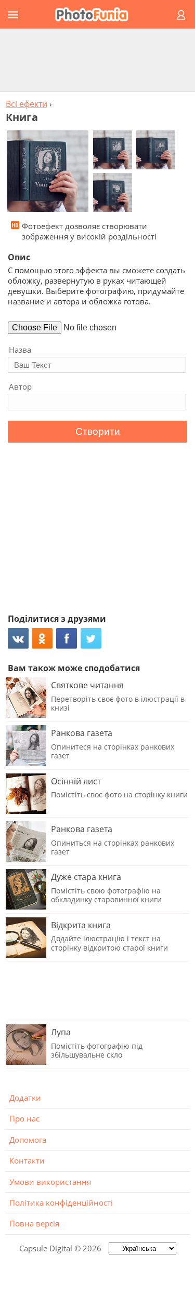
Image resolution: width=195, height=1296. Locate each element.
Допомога (27, 1139)
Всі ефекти (26, 104)
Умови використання (50, 1182)
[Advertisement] (98, 60)
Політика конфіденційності (61, 1202)
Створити (97, 431)
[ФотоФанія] (96, 14)
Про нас (24, 1118)
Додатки (25, 1097)
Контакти (27, 1160)
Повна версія (34, 1223)
